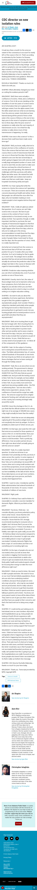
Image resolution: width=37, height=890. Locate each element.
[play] (3, 888)
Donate (18, 823)
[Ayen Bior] (6, 711)
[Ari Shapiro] (6, 696)
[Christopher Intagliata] (6, 769)
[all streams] (34, 888)
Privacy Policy (7, 857)
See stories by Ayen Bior (20, 759)
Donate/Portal (29, 2)
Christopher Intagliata (11, 29)
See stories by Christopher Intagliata (21, 787)
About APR (7, 864)
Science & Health (13, 676)
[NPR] (4, 881)
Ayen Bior (15, 709)
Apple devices (7, 871)
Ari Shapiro (10, 27)
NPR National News (13, 680)
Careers (6, 867)
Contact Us (7, 865)
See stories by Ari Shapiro (20, 698)
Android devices (8, 873)
